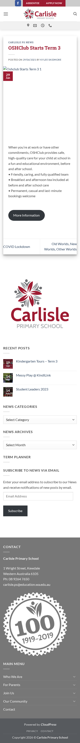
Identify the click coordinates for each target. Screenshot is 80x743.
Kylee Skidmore (50, 59)
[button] (5, 14)
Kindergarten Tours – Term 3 (36, 361)
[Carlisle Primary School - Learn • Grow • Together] (40, 14)
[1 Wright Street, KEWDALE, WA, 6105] (28, 25)
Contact (9, 709)
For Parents (11, 685)
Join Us (8, 693)
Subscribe (15, 511)
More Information (26, 215)
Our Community (15, 701)
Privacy (32, 731)
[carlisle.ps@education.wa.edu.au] (35, 25)
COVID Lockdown (16, 246)
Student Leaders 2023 (32, 389)
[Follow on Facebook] (18, 3)
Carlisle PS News (21, 42)
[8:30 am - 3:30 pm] (43, 25)
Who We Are (12, 677)
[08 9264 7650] (50, 25)
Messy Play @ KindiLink (33, 375)
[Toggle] (74, 676)
